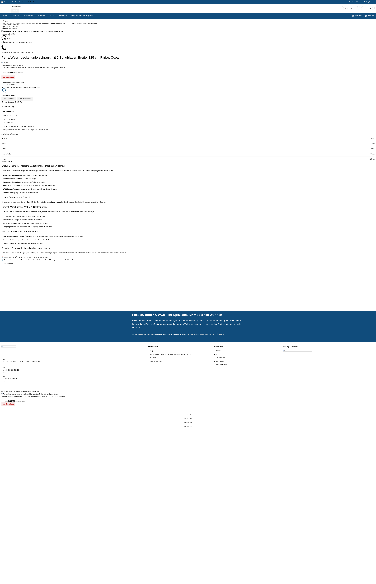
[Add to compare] (3, 410)
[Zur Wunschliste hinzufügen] (9, 410)
